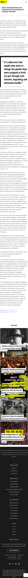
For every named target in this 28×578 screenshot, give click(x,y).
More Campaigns (14, 494)
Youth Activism (14, 510)
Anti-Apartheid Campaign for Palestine (14, 489)
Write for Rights (14, 481)
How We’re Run (14, 470)
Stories (14, 531)
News (14, 526)
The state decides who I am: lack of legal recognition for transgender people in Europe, (13, 197)
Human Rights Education (14, 492)
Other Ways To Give (14, 518)
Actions (14, 529)
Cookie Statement (20, 555)
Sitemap (19, 557)
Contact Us (14, 468)
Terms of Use (13, 555)
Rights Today (14, 473)
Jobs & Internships (14, 550)
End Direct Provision (14, 484)
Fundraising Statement (12, 557)
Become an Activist (14, 505)
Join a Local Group (14, 508)
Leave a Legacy (14, 515)
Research (14, 534)
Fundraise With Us (14, 513)
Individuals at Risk (14, 486)
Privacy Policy (6, 555)
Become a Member (14, 502)
